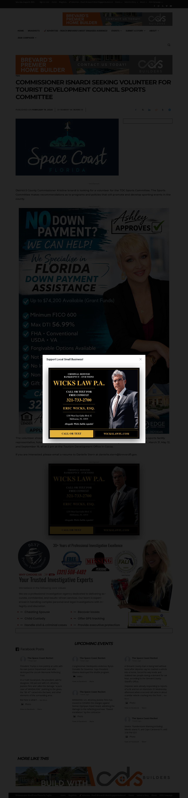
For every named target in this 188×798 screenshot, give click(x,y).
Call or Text (71, 433)
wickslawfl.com (116, 434)
